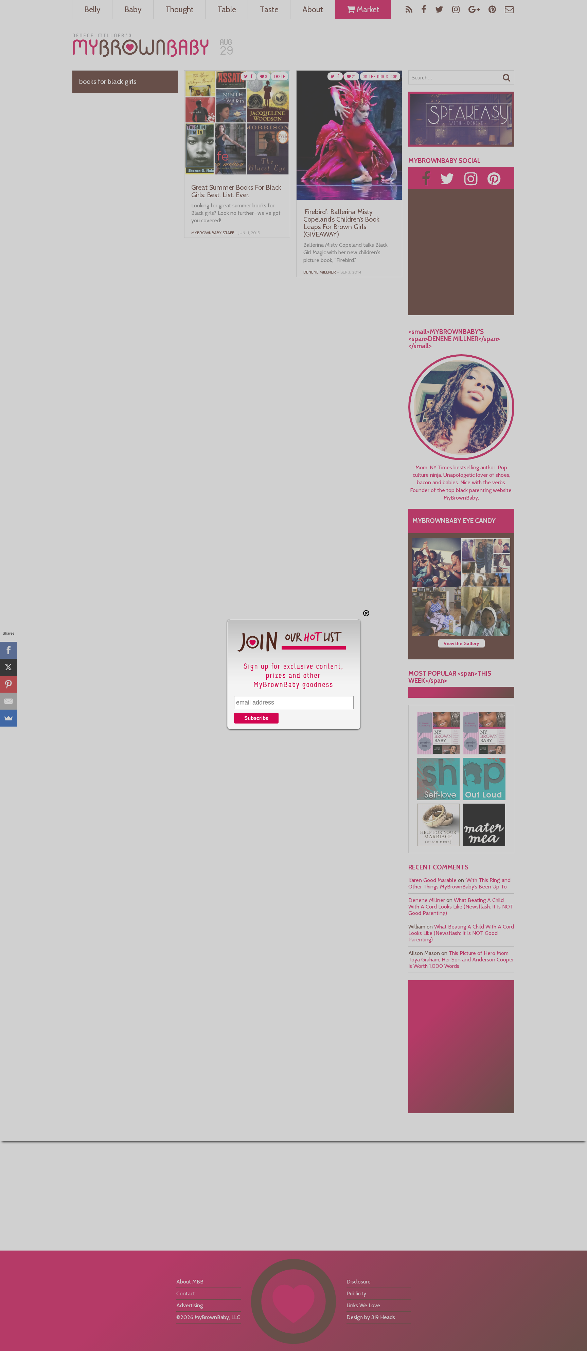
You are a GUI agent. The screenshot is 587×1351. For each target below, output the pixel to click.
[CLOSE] (366, 613)
